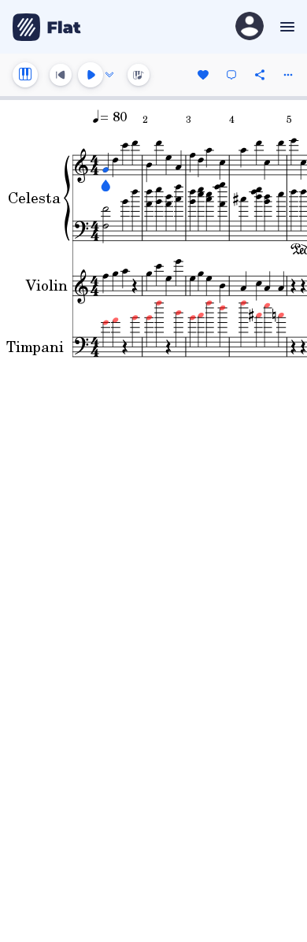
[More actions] (288, 75)
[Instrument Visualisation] (139, 75)
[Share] (259, 75)
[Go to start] (61, 75)
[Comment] (231, 75)
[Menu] (285, 26)
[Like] (203, 75)
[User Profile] (249, 27)
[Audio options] (109, 74)
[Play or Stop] (90, 74)
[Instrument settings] (25, 74)
